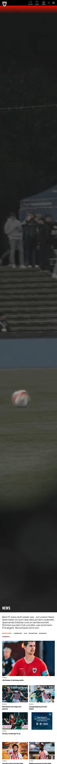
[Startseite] (4, 3)
